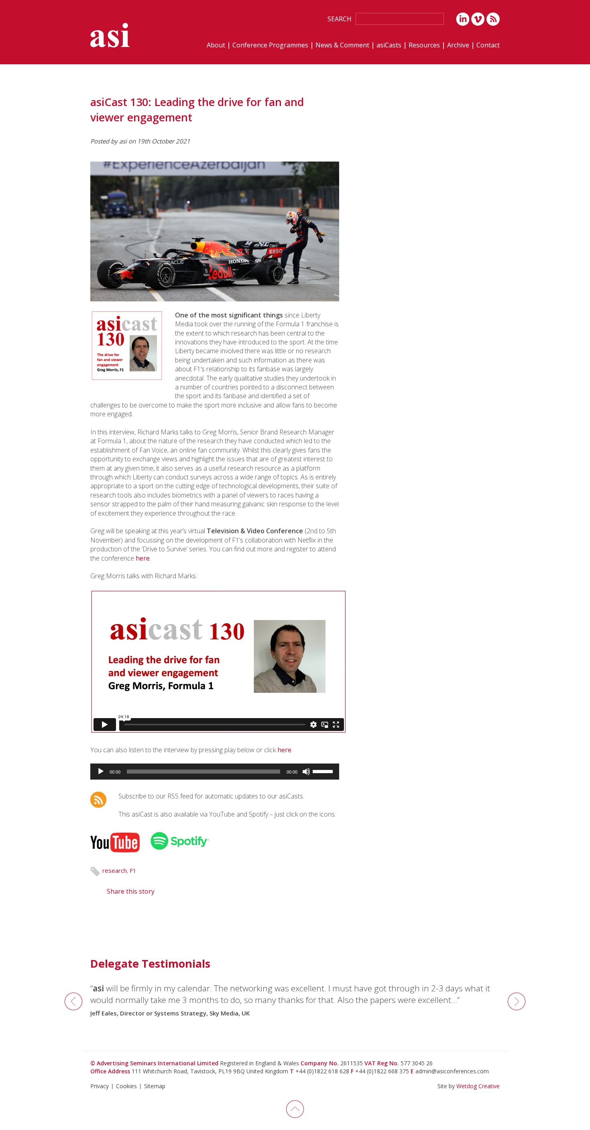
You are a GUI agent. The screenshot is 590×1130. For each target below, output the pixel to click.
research (114, 870)
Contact (488, 45)
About (216, 45)
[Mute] (306, 772)
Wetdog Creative (478, 1086)
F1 (133, 870)
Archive (458, 45)
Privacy (99, 1086)
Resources (424, 45)
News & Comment (342, 45)
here (143, 558)
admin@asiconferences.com (452, 1071)
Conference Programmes (270, 45)
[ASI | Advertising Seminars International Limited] (110, 35)
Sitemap (154, 1086)
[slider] (324, 771)
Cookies (126, 1086)
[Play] (101, 772)
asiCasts (388, 45)
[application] (214, 772)
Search (340, 19)
